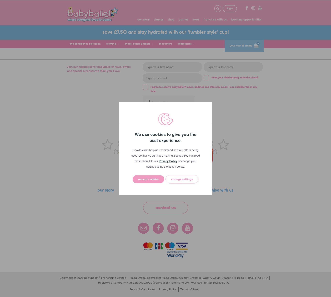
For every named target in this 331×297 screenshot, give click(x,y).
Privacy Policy (168, 161)
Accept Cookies (148, 179)
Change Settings (182, 179)
